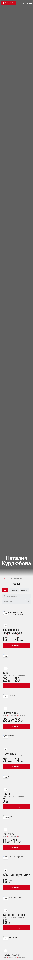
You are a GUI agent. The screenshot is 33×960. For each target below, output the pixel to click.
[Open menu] (30, 3)
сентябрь (14, 590)
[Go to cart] (27, 3)
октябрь (24, 590)
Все (5, 590)
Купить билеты (16, 645)
